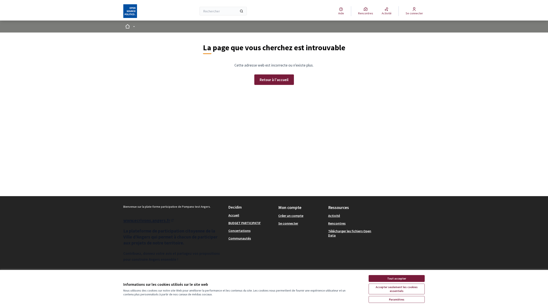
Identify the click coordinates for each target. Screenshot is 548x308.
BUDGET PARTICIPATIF (244, 223)
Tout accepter (396, 278)
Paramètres (396, 299)
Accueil (233, 215)
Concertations (239, 230)
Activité (334, 215)
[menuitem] (251, 215)
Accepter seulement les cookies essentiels (397, 289)
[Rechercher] (241, 11)
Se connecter (288, 223)
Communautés (239, 238)
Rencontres (336, 223)
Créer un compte (290, 215)
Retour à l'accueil (274, 79)
